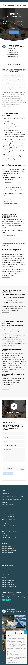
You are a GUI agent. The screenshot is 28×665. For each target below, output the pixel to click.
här (10, 106)
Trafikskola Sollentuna (8, 580)
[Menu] (24, 5)
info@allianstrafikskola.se (15, 416)
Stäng (25, 632)
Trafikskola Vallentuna (8, 548)
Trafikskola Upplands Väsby (9, 586)
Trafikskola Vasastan (7, 552)
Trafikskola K (5, 546)
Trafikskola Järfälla (7, 582)
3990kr (16, 331)
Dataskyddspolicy (7, 571)
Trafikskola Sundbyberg (8, 584)
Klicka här (9, 661)
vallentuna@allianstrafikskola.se (11, 537)
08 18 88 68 (11, 516)
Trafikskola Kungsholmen (9, 550)
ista (10, 546)
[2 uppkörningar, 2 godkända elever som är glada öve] (20, 621)
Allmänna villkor (6, 574)
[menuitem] (24, 5)
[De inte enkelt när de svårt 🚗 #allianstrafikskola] (8, 621)
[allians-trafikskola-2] (11, 5)
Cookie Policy (6, 568)
